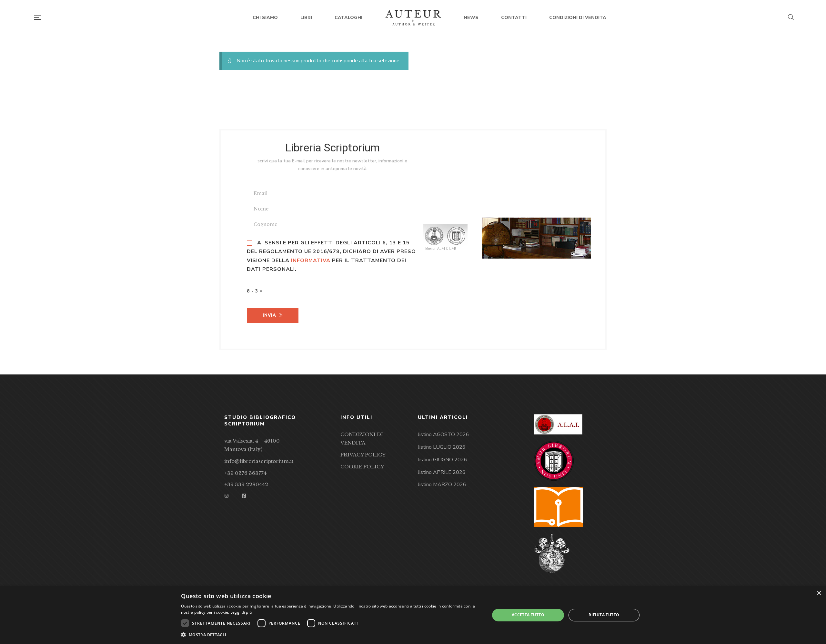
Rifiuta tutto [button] (604, 615)
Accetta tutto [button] (528, 615)
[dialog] (413, 615)
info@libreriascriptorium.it (258, 461)
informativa (310, 260)
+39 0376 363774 (245, 473)
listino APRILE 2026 (442, 472)
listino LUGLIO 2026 (442, 447)
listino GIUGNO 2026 (442, 459)
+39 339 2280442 (246, 484)
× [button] (818, 593)
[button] (330, 635)
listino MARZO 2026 (442, 484)
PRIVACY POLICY (363, 455)
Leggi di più (241, 612)
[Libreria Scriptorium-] (413, 18)
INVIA (269, 315)
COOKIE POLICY (362, 467)
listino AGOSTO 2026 (443, 434)
